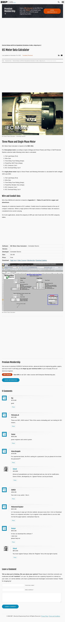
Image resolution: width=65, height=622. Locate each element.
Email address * (29, 589)
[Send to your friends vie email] (61, 55)
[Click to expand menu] (63, 2)
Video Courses (22, 260)
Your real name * (30, 585)
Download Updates (41, 260)
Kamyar (13, 528)
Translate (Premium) (27, 55)
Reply (13, 407)
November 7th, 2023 (16, 55)
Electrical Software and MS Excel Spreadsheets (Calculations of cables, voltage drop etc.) (21, 45)
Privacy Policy (44, 616)
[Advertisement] (32, 31)
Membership (31, 260)
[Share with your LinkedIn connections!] (59, 55)
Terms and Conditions (54, 616)
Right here (13, 260)
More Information (52, 11)
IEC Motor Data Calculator (15, 50)
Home (3, 60)
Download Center (8, 60)
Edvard (15, 469)
